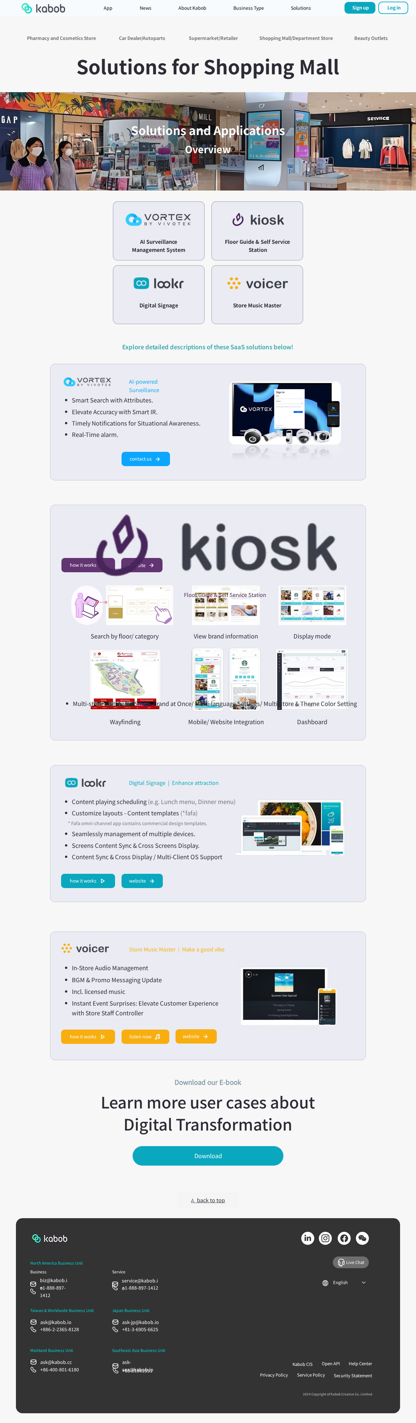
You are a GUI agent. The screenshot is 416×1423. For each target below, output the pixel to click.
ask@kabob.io (56, 1322)
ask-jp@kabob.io (140, 1322)
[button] (301, 8)
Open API (331, 1363)
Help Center (360, 1363)
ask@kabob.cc (56, 1362)
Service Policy (311, 1375)
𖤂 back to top (208, 1200)
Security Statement (353, 1375)
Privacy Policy (274, 1375)
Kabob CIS (302, 1364)
